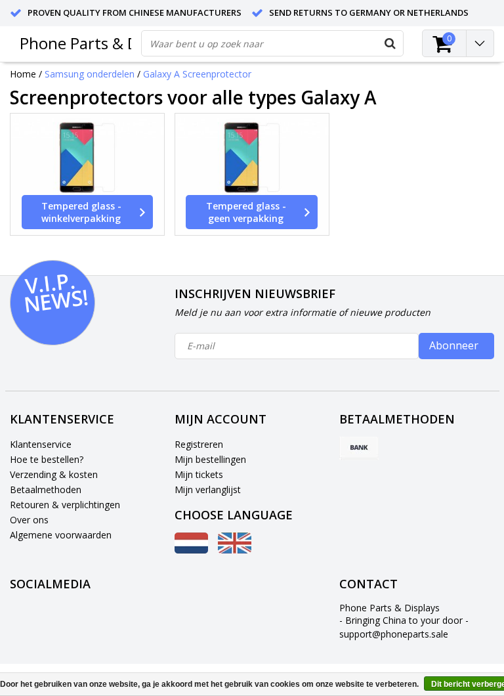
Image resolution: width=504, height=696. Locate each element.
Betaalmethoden (45, 489)
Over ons (29, 519)
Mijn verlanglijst (208, 489)
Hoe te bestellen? (46, 459)
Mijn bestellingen (210, 459)
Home (23, 74)
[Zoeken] (390, 43)
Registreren (199, 444)
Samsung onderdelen (90, 74)
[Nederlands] (191, 550)
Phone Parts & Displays (103, 43)
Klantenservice (41, 444)
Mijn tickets (199, 474)
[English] (234, 550)
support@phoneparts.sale (393, 634)
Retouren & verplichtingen (65, 504)
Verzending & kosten (54, 474)
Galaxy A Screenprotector (197, 74)
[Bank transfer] (359, 448)
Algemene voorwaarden (61, 535)
